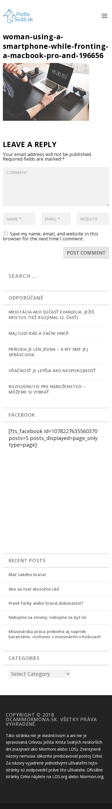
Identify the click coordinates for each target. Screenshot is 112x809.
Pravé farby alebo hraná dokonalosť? (46, 603)
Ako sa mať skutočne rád (34, 589)
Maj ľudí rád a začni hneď (39, 333)
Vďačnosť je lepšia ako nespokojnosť (52, 370)
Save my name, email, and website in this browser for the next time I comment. (50, 236)
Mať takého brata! (27, 574)
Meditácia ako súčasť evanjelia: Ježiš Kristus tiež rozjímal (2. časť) (51, 314)
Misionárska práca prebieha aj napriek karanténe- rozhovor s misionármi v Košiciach (55, 634)
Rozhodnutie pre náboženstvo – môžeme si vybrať (47, 389)
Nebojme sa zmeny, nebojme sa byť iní (47, 617)
